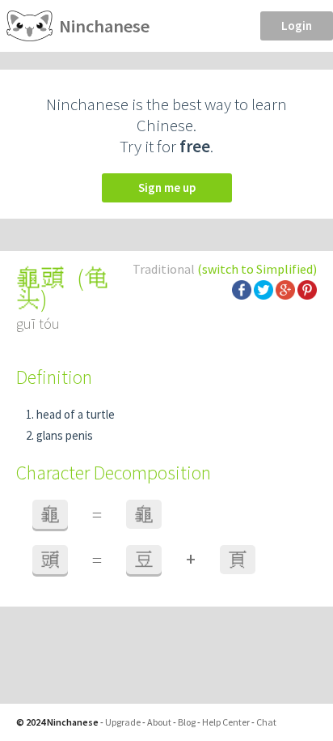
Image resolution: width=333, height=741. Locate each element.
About (159, 722)
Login (296, 25)
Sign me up (167, 187)
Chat (266, 722)
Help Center (226, 722)
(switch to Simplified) (257, 269)
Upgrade (123, 722)
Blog (187, 722)
